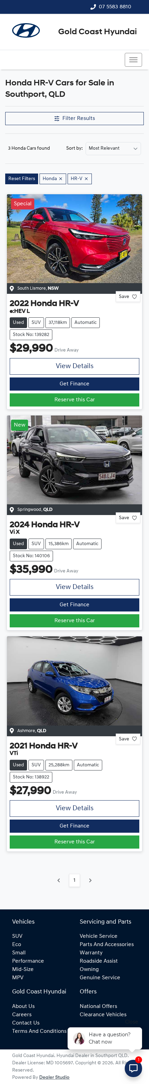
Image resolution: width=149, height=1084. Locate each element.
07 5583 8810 (115, 7)
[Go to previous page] (59, 880)
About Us (23, 1006)
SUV (17, 936)
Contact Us (26, 1023)
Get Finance (74, 384)
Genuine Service (100, 978)
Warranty (91, 953)
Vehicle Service (98, 936)
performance (28, 961)
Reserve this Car (74, 400)
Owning (89, 969)
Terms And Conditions (39, 1031)
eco (16, 944)
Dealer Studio (54, 1077)
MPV (18, 978)
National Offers (98, 1006)
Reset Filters (21, 178)
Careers (22, 1015)
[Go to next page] (90, 880)
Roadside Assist (99, 961)
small (19, 953)
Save (124, 296)
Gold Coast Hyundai (97, 32)
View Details (75, 366)
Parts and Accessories (107, 944)
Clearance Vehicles (103, 1015)
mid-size (23, 969)
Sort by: (74, 148)
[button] (133, 60)
